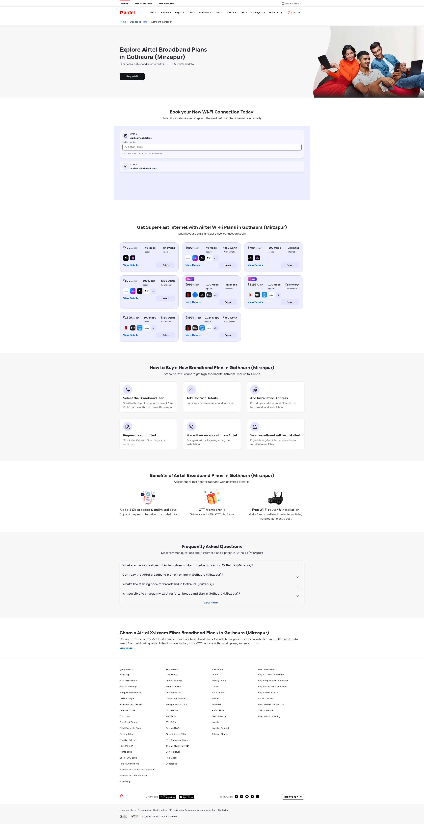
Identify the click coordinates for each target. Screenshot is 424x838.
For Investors (166, 3)
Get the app (152, 796)
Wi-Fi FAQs (171, 716)
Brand (215, 674)
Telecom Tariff (126, 745)
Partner (215, 698)
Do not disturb (173, 751)
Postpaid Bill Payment (130, 692)
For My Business (143, 3)
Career (215, 686)
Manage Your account (177, 704)
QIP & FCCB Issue (128, 757)
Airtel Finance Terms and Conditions (138, 769)
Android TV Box (266, 698)
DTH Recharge (127, 698)
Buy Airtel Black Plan (268, 692)
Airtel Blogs (125, 781)
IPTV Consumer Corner (177, 745)
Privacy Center (219, 680)
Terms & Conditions (129, 763)
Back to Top (291, 797)
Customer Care (173, 692)
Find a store (172, 674)
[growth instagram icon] (257, 796)
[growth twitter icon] (252, 796)
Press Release (219, 716)
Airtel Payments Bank (130, 728)
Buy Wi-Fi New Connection (271, 674)
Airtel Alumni (218, 692)
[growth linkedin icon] (241, 796)
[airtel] (127, 12)
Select (166, 265)
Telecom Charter (220, 734)
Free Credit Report (129, 722)
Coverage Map (258, 12)
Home (123, 21)
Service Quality (275, 12)
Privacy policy (144, 810)
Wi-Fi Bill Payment (128, 680)
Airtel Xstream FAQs (176, 734)
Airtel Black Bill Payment (131, 704)
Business (216, 704)
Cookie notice (160, 810)
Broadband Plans (138, 21)
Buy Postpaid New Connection (273, 680)
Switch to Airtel (265, 710)
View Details (130, 265)
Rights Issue (126, 751)
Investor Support (220, 728)
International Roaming (269, 716)
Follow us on (226, 796)
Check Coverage (174, 680)
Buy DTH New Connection (271, 704)
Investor (216, 722)
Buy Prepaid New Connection (272, 686)
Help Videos (172, 757)
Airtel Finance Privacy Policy (133, 775)
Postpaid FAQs (173, 728)
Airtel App (125, 674)
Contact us (171, 763)
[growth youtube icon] (247, 796)
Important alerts (128, 810)
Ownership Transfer (176, 698)
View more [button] (126, 648)
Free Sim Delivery (128, 740)
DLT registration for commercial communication (192, 810)
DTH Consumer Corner (177, 740)
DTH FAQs (171, 722)
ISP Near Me (172, 710)
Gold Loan (125, 716)
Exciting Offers (127, 734)
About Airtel (218, 710)
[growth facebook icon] (236, 796)
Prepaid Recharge (128, 686)
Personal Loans (127, 710)
